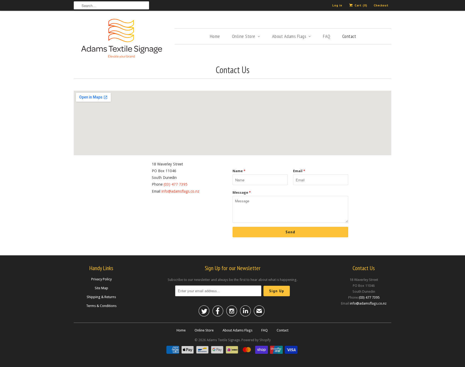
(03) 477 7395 (176, 184)
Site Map (101, 288)
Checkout (381, 5)
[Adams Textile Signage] (121, 39)
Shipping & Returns (101, 297)
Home (215, 36)
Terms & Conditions (101, 306)
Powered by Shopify (256, 340)
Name (238, 171)
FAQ (326, 36)
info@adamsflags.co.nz (180, 191)
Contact (349, 36)
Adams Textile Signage (223, 340)
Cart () (360, 5)
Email (299, 171)
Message (241, 192)
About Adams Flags (289, 36)
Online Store (243, 36)
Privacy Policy (101, 279)
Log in (337, 5)
